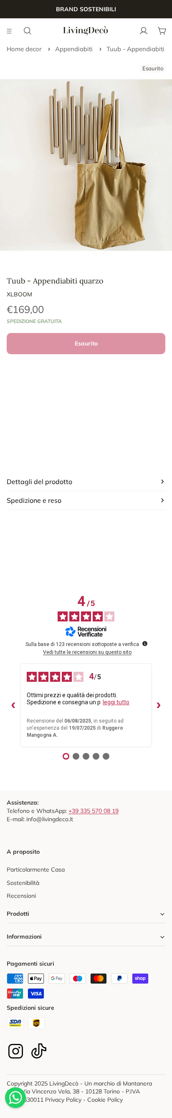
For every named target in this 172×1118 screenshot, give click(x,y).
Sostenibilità (23, 883)
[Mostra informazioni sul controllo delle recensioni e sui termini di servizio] (145, 643)
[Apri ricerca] (27, 31)
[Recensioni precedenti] (13, 705)
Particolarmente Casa (36, 869)
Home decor (24, 49)
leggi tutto (116, 702)
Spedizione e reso (34, 500)
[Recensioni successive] (158, 705)
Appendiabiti (74, 49)
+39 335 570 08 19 (93, 811)
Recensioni (21, 895)
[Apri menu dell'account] (143, 31)
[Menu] (9, 30)
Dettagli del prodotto (39, 481)
